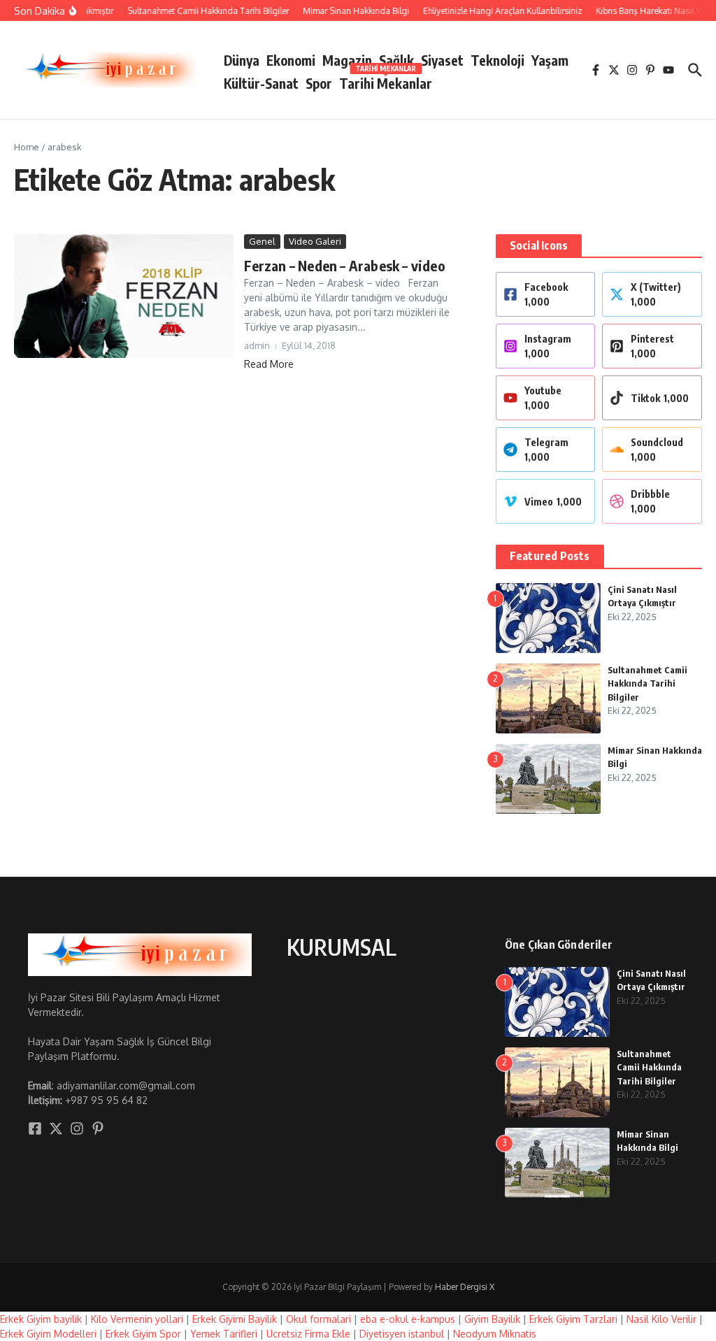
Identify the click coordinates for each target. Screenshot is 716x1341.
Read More (269, 364)
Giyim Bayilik (492, 1319)
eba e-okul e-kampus (407, 1319)
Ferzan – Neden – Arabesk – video (344, 265)
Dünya (241, 60)
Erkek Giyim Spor (143, 1334)
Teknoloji (497, 60)
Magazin (347, 60)
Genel (262, 241)
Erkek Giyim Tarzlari (573, 1319)
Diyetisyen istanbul (401, 1334)
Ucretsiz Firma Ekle (308, 1334)
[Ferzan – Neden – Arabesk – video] (124, 296)
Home (26, 146)
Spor (319, 83)
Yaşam (549, 60)
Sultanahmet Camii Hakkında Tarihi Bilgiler (647, 683)
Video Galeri (315, 241)
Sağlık (396, 60)
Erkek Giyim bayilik (41, 1319)
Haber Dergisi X (464, 1287)
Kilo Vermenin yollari (137, 1319)
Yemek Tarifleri (223, 1334)
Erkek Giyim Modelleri (48, 1334)
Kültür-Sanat (261, 83)
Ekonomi (290, 60)
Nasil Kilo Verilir (661, 1319)
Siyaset (442, 60)
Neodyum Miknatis (494, 1334)
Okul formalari (318, 1319)
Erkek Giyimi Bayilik (234, 1319)
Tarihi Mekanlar (385, 81)
